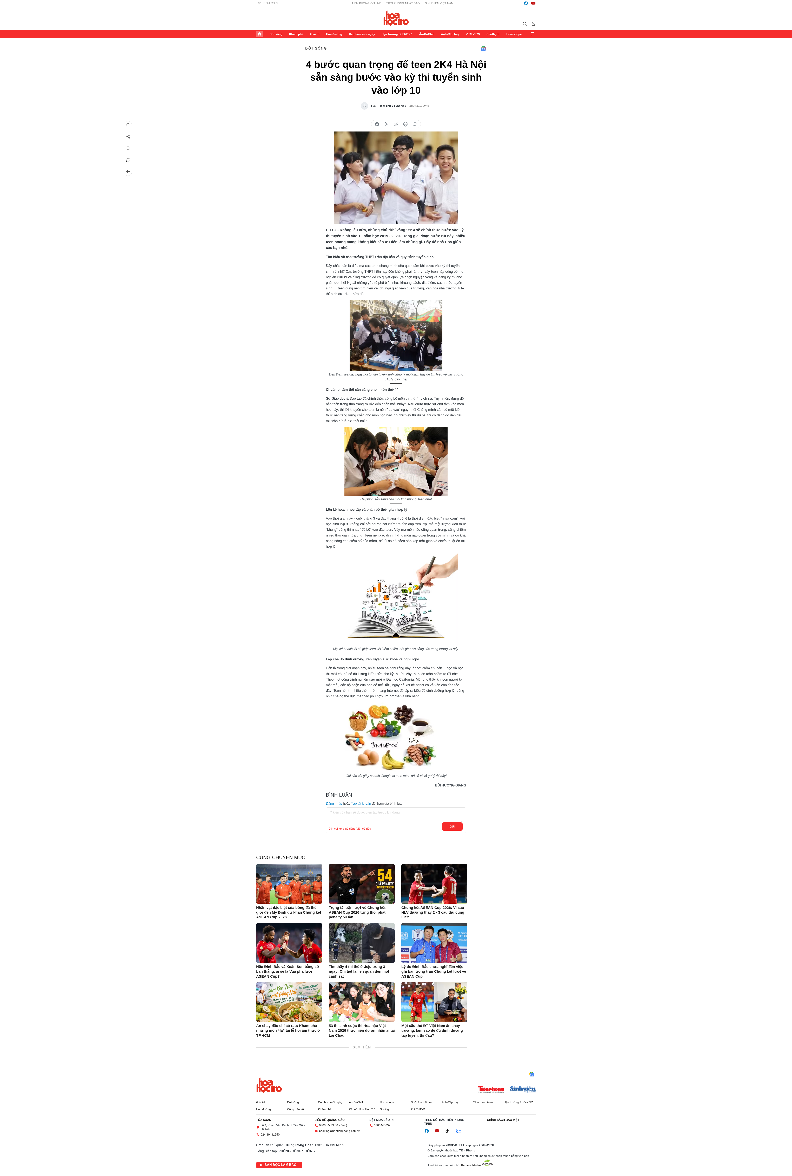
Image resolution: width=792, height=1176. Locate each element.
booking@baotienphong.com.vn (340, 1130)
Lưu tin (128, 148)
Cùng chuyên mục (280, 857)
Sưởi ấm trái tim (421, 1102)
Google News (483, 48)
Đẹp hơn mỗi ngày (362, 34)
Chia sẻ (128, 137)
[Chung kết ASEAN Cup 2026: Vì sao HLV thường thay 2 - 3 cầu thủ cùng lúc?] (434, 884)
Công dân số (295, 1109)
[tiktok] (449, 1131)
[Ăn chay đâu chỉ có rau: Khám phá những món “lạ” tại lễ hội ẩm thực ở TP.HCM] (289, 1002)
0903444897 (382, 1125)
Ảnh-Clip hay (450, 34)
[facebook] (525, 3)
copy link (396, 124)
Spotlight (493, 34)
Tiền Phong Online (366, 3)
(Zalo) (343, 1125)
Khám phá (296, 34)
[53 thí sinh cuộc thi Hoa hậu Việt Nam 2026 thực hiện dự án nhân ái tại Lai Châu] (362, 1002)
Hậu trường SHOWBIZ (397, 34)
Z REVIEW (473, 34)
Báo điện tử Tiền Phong (396, 18)
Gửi (452, 826)
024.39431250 (270, 1134)
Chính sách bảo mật (503, 1120)
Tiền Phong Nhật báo (403, 3)
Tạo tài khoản (361, 803)
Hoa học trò (269, 1085)
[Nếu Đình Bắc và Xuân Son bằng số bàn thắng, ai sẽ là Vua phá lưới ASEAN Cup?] (289, 943)
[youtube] (533, 3)
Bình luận (128, 160)
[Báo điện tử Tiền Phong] (491, 1090)
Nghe (128, 125)
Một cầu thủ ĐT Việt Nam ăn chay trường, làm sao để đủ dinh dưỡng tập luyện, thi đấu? (432, 1030)
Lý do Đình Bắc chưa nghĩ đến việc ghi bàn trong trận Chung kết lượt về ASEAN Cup (433, 971)
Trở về (128, 171)
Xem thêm (532, 34)
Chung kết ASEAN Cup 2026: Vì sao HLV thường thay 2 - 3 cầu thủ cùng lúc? (432, 912)
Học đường (334, 34)
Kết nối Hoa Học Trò (362, 1109)
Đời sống (276, 34)
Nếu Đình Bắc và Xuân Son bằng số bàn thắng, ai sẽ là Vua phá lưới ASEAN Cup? (287, 971)
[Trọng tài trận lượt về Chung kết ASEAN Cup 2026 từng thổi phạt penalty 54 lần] (362, 884)
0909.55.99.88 (328, 1125)
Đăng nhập (334, 803)
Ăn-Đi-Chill (426, 34)
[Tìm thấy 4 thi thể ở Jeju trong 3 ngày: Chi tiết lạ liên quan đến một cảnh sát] (362, 943)
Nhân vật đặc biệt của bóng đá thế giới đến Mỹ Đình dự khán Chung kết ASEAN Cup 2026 (288, 912)
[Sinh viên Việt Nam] (523, 1090)
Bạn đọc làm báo (280, 1165)
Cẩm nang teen (483, 1102)
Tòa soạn (263, 1120)
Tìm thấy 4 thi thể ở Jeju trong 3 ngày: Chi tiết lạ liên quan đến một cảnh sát (359, 971)
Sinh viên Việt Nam (439, 3)
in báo (405, 124)
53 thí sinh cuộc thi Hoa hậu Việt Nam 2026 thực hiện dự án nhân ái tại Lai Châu (362, 1030)
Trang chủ (259, 34)
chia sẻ (377, 124)
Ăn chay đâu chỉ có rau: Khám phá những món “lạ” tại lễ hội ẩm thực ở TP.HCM (288, 1030)
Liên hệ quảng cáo (330, 1120)
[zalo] (460, 1131)
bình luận (415, 124)
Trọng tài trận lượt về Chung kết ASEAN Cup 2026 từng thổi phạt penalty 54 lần (357, 912)
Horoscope (514, 34)
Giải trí (314, 34)
